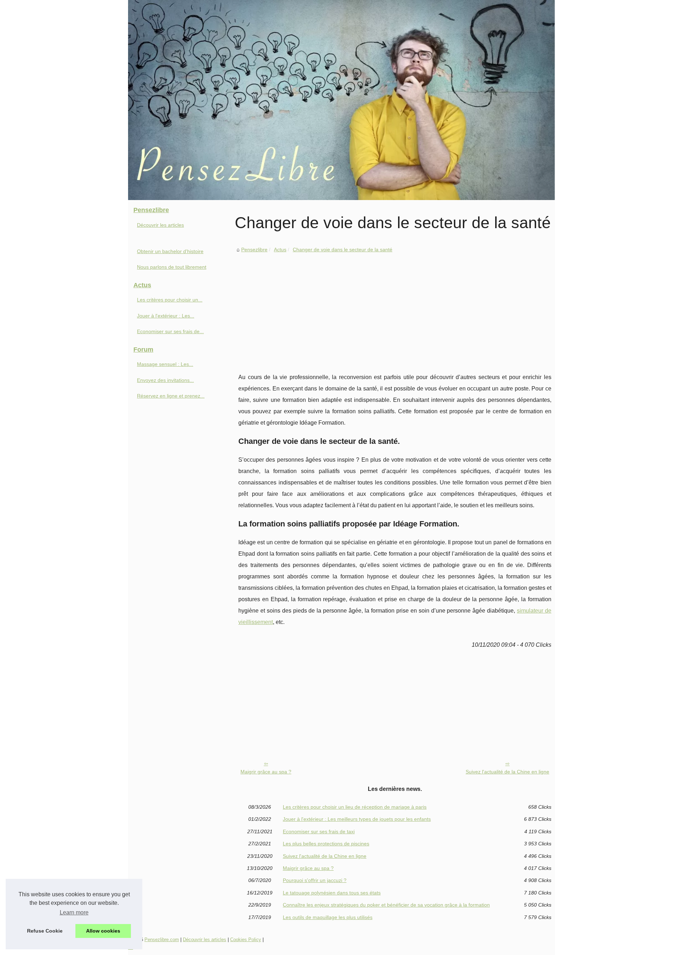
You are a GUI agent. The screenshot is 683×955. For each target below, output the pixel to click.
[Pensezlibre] (341, 100)
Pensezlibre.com (161, 939)
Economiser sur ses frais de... (170, 331)
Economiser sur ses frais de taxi (319, 831)
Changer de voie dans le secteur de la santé (342, 249)
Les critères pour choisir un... (169, 300)
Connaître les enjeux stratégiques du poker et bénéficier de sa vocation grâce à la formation (386, 904)
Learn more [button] (74, 912)
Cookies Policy (245, 939)
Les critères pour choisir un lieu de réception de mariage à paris (355, 806)
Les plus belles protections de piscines (326, 843)
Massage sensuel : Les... (165, 364)
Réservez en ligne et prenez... (171, 396)
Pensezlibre (254, 249)
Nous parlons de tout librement (171, 267)
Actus (280, 249)
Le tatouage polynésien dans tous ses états (332, 892)
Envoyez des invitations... (165, 380)
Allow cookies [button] (103, 931)
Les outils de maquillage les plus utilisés (327, 917)
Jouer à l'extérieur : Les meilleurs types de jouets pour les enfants (357, 819)
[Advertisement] (395, 307)
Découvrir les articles (160, 225)
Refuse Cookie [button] (45, 931)
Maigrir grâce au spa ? (265, 772)
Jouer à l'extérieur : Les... (165, 316)
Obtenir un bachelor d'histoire (170, 251)
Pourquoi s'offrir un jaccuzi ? (314, 880)
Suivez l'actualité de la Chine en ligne (507, 772)
